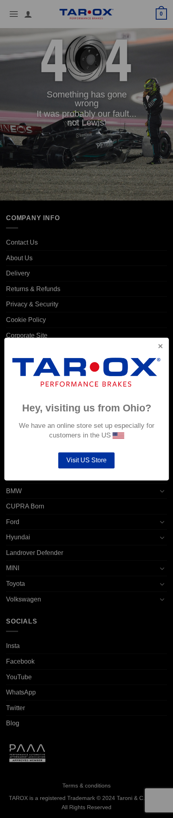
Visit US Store (86, 460)
